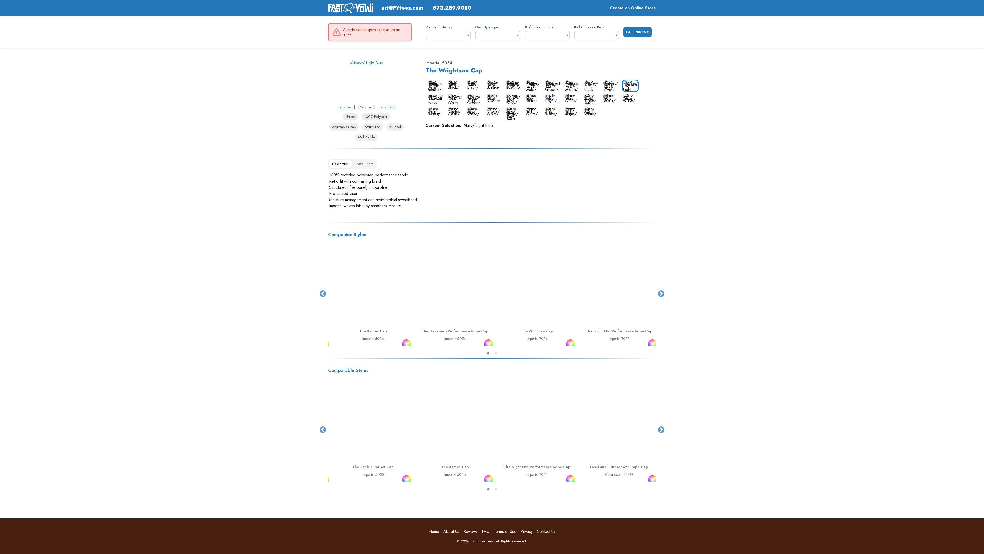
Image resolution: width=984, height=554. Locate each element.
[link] (366, 81)
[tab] (340, 164)
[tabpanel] (492, 190)
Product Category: (439, 27)
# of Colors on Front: (540, 27)
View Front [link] (346, 107)
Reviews (470, 532)
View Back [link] (367, 107)
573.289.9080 (452, 8)
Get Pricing (638, 32)
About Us (451, 532)
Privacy (526, 532)
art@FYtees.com (402, 8)
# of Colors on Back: (589, 27)
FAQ (486, 532)
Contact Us (546, 532)
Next (661, 294)
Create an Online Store (633, 8)
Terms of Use (505, 532)
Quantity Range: (487, 27)
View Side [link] (387, 107)
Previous (323, 294)
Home (434, 532)
